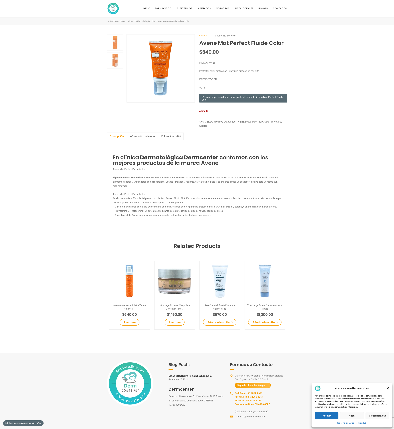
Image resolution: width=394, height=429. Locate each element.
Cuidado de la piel (142, 21)
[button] (387, 388)
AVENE (240, 121)
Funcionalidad (127, 21)
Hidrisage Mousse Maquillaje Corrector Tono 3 (175, 307)
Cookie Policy (342, 423)
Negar (352, 415)
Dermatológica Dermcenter (178, 157)
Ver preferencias (377, 415)
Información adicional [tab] (142, 136)
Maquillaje (251, 121)
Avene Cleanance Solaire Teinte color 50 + (129, 307)
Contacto (280, 8)
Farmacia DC (163, 8)
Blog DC (263, 8)
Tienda (116, 21)
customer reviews (225, 35)
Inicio (146, 8)
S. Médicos (204, 8)
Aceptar (327, 415)
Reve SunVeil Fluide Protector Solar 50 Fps (220, 307)
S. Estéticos (184, 8)
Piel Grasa (156, 21)
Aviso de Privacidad (357, 423)
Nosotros (222, 8)
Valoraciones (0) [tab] (171, 136)
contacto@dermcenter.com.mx (251, 416)
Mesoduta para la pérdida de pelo (190, 376)
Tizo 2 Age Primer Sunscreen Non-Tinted (264, 307)
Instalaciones (244, 8)
